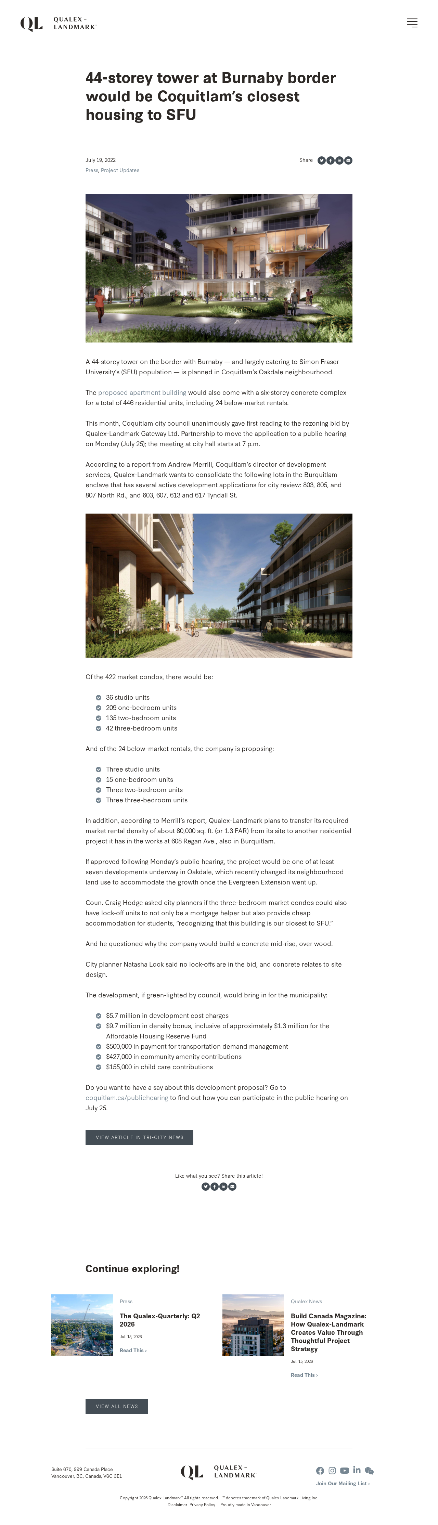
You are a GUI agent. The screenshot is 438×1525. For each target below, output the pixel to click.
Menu (412, 22)
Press (92, 169)
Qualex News (306, 1301)
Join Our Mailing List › (343, 1483)
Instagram (332, 1470)
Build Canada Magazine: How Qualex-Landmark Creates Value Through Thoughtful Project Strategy (328, 1332)
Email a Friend (348, 160)
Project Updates (120, 169)
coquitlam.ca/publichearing (127, 1097)
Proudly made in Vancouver (245, 1504)
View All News (117, 1406)
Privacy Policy (202, 1504)
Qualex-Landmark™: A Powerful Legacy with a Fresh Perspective (59, 24)
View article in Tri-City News (140, 1137)
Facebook (320, 1470)
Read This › (133, 1350)
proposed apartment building (142, 392)
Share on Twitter (322, 160)
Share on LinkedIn (339, 160)
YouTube (344, 1470)
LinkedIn (357, 1470)
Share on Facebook (330, 160)
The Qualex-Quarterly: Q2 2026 (160, 1319)
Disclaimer (177, 1504)
